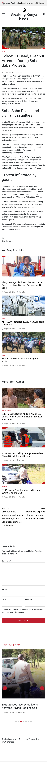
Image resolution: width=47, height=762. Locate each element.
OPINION (4, 450)
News (3, 51)
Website (28, 599)
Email (5, 599)
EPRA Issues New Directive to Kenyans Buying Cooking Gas (21, 491)
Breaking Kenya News (23, 16)
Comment (6, 561)
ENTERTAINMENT (6, 410)
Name (5, 589)
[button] (16, 721)
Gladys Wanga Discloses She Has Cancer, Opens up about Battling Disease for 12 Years (23, 285)
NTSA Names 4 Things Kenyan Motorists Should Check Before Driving (22, 454)
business (4, 486)
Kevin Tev (19, 72)
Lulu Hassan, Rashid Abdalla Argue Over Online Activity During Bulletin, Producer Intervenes (22, 417)
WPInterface (9, 742)
